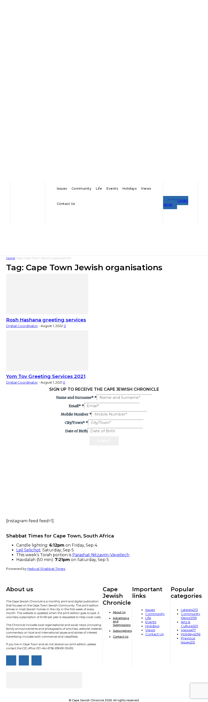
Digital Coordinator (22, 326)
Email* (76, 406)
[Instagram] (24, 660)
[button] (104, 217)
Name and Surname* (76, 397)
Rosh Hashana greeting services (46, 320)
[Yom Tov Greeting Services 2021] (47, 369)
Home (10, 258)
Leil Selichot (28, 550)
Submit (104, 441)
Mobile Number (76, 414)
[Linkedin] (36, 660)
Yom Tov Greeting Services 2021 (45, 376)
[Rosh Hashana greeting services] (47, 312)
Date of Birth (76, 431)
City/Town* (76, 422)
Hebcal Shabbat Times (46, 569)
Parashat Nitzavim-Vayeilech (100, 554)
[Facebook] (11, 660)
